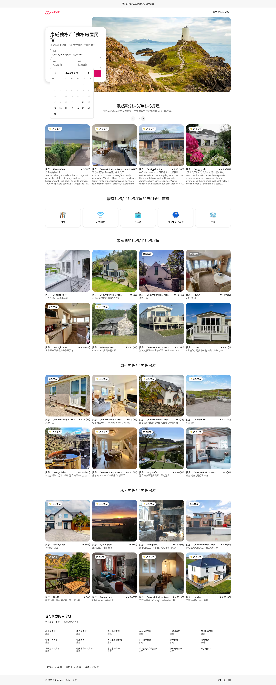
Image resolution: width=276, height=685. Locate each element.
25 (60, 108)
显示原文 (150, 3)
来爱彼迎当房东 (221, 12)
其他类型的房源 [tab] (52, 622)
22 (83, 102)
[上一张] (133, 118)
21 (77, 102)
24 (55, 108)
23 (89, 102)
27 (72, 108)
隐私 (68, 680)
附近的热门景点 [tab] (71, 622)
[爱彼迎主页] (52, 12)
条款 (75, 680)
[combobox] (75, 54)
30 (89, 108)
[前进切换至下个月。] (88, 73)
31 (55, 114)
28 (77, 108)
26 (66, 108)
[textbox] (62, 64)
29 (83, 108)
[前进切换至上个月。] (55, 73)
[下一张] (143, 118)
